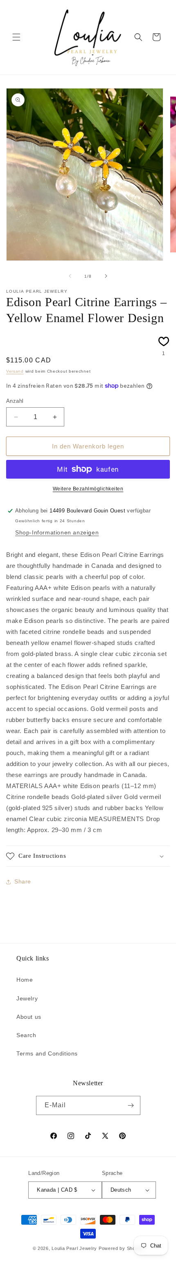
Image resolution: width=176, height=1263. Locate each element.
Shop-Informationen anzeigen (57, 532)
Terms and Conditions (47, 1053)
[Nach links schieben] (70, 276)
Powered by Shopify (121, 1248)
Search (26, 1035)
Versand (15, 371)
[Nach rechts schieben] (106, 276)
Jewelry (27, 998)
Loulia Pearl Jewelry (74, 1248)
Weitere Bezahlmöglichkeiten (88, 489)
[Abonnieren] (131, 1105)
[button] (16, 37)
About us (28, 1016)
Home (24, 979)
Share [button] (22, 881)
